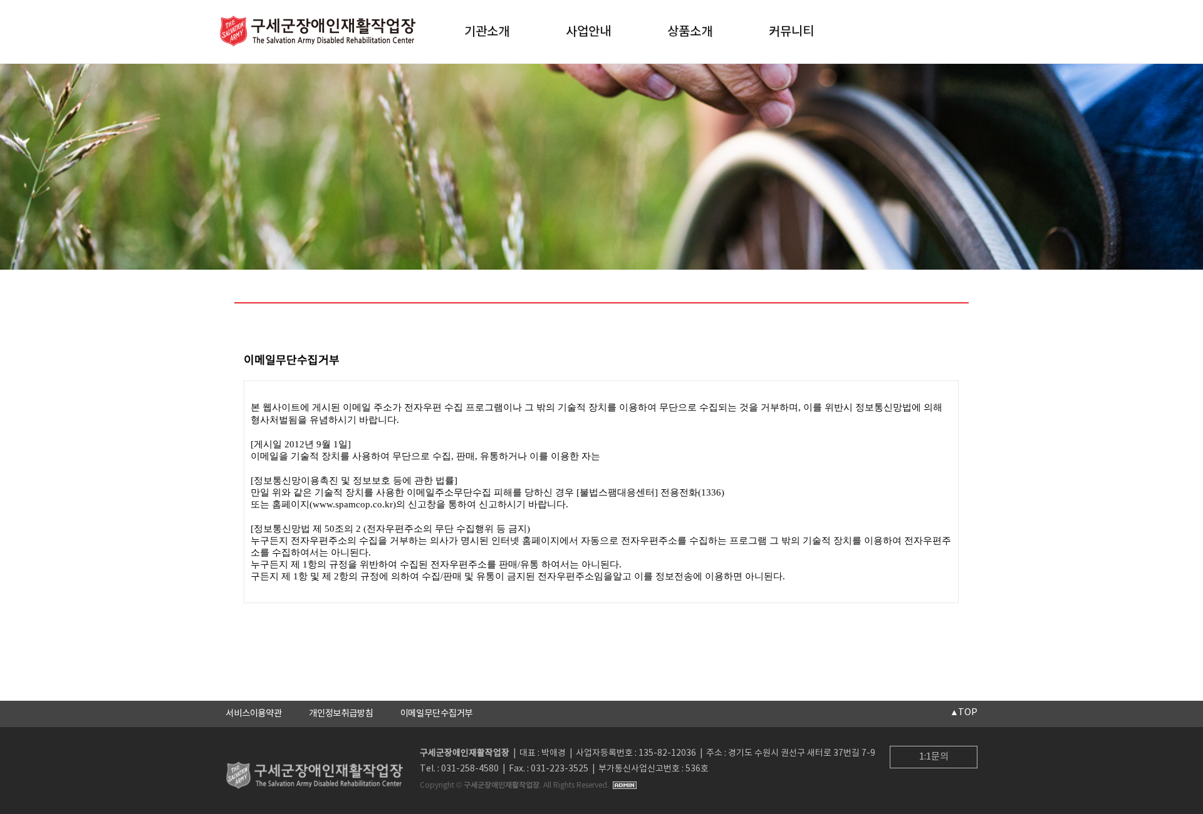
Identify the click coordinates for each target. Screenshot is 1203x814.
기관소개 (486, 32)
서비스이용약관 (254, 713)
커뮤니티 (791, 32)
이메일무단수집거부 (436, 713)
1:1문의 (934, 756)
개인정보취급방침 (341, 713)
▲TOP (963, 712)
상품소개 (689, 32)
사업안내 (588, 32)
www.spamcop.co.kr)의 (359, 504)
